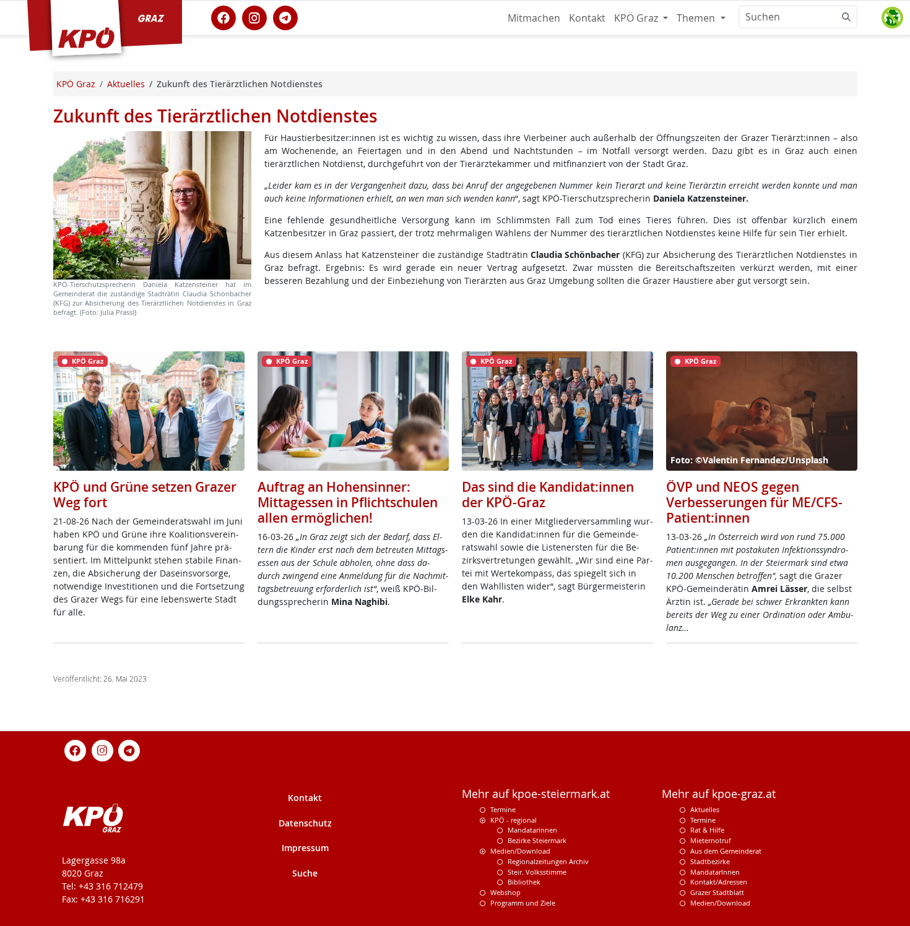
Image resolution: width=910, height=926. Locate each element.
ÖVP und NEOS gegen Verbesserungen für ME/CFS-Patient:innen (754, 502)
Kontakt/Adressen (718, 881)
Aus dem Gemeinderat (725, 850)
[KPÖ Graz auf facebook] (223, 17)
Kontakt (587, 18)
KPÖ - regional (513, 820)
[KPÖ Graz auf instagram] (254, 17)
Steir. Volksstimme (537, 872)
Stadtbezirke (710, 861)
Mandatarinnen (532, 829)
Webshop (505, 892)
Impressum (305, 848)
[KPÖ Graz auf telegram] (285, 17)
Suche (305, 873)
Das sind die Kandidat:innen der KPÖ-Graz (548, 494)
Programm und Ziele (522, 902)
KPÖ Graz (637, 18)
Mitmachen (534, 18)
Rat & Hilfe (707, 829)
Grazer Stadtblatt (717, 892)
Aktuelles (704, 809)
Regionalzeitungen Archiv (548, 861)
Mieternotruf (710, 840)
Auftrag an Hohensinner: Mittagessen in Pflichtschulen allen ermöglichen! (348, 502)
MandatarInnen (715, 872)
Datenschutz (305, 823)
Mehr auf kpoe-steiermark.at (536, 794)
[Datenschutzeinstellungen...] (892, 18)
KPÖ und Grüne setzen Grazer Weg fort (144, 494)
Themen (697, 18)
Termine (503, 809)
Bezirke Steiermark (537, 840)
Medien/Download (520, 850)
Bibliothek (524, 881)
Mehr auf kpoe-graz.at (719, 794)
